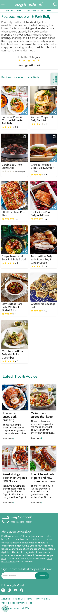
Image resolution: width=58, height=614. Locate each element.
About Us (5, 599)
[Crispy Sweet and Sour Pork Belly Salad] (14, 252)
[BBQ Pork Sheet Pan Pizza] (14, 208)
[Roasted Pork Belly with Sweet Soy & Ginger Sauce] (43, 252)
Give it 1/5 (19, 61)
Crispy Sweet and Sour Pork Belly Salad (14, 258)
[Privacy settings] (5, 608)
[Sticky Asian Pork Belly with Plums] (43, 208)
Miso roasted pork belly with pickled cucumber (12, 354)
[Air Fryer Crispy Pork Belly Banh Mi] (43, 113)
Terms (29, 599)
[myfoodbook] (16, 524)
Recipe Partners (17, 603)
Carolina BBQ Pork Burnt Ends (12, 166)
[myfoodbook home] (29, 7)
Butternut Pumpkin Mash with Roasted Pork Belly (13, 120)
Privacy (39, 599)
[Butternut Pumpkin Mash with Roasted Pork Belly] (14, 113)
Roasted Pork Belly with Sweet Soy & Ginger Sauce (41, 259)
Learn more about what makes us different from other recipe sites (27, 555)
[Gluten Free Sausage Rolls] (43, 300)
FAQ (48, 599)
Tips (30, 603)
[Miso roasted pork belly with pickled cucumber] (14, 347)
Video (4, 603)
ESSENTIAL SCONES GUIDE (39, 10)
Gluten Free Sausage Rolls (43, 305)
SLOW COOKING (14, 10)
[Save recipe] (24, 88)
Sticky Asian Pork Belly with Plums (40, 214)
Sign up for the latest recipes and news (26, 569)
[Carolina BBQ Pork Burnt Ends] (14, 160)
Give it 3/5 (29, 61)
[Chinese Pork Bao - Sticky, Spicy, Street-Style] (43, 160)
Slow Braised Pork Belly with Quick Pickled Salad (12, 307)
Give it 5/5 (39, 61)
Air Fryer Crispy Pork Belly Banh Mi (42, 119)
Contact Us (18, 599)
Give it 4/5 (34, 61)
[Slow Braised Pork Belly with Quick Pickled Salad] (14, 300)
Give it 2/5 (24, 61)
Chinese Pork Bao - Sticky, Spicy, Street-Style (43, 168)
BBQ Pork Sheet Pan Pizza (13, 214)
